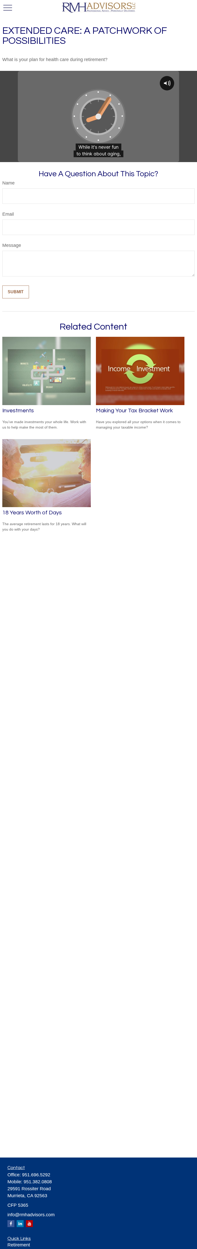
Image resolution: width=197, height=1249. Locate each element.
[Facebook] (10, 1223)
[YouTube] (29, 1223)
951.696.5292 (36, 1174)
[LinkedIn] (20, 1223)
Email (8, 214)
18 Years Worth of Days (32, 513)
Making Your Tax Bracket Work (134, 411)
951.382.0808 (38, 1181)
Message (11, 245)
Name (8, 183)
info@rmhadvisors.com (31, 1214)
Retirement (18, 1244)
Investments (18, 411)
